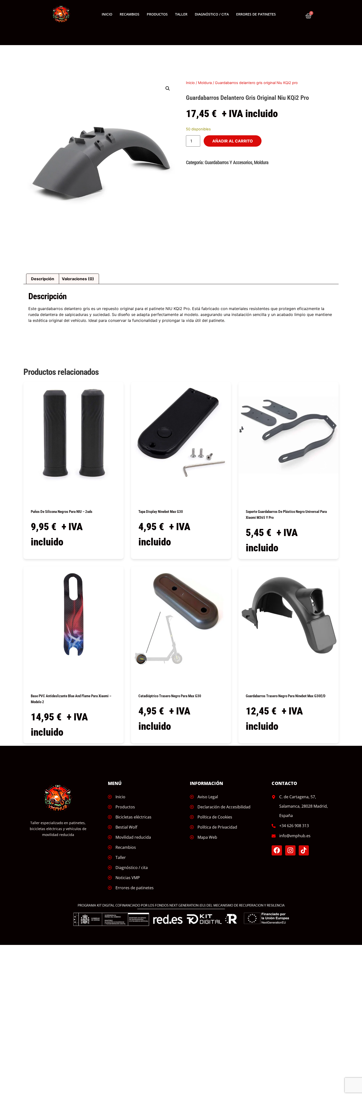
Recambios (129, 14)
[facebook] (277, 850)
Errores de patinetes (256, 14)
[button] (167, 88)
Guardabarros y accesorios (228, 162)
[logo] (61, 14)
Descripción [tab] (42, 278)
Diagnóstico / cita (212, 14)
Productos (157, 14)
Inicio (107, 14)
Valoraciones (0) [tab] (78, 278)
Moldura (205, 83)
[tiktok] (304, 850)
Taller (181, 14)
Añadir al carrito (232, 141)
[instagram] (290, 850)
